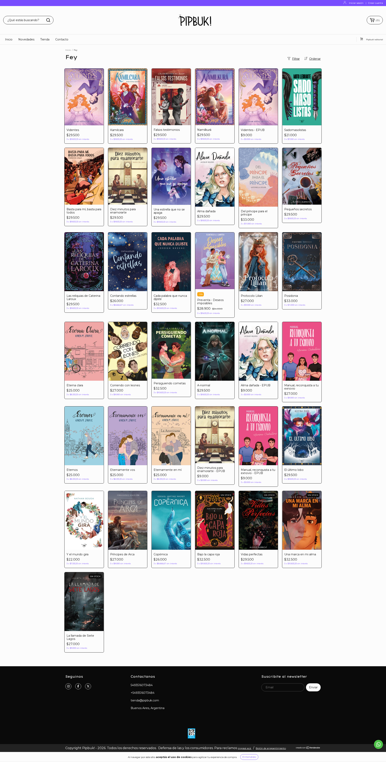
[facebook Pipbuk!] (78, 686)
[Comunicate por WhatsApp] (378, 744)
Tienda (44, 39)
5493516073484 (142, 685)
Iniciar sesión (356, 2)
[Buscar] (48, 20)
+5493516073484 (142, 693)
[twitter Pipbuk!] (88, 686)
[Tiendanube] (308, 748)
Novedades (26, 39)
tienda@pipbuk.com (145, 700)
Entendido (249, 756)
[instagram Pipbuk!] (68, 686)
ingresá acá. (245, 748)
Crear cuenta (375, 2)
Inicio (8, 39)
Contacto (61, 39)
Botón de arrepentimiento (271, 748)
